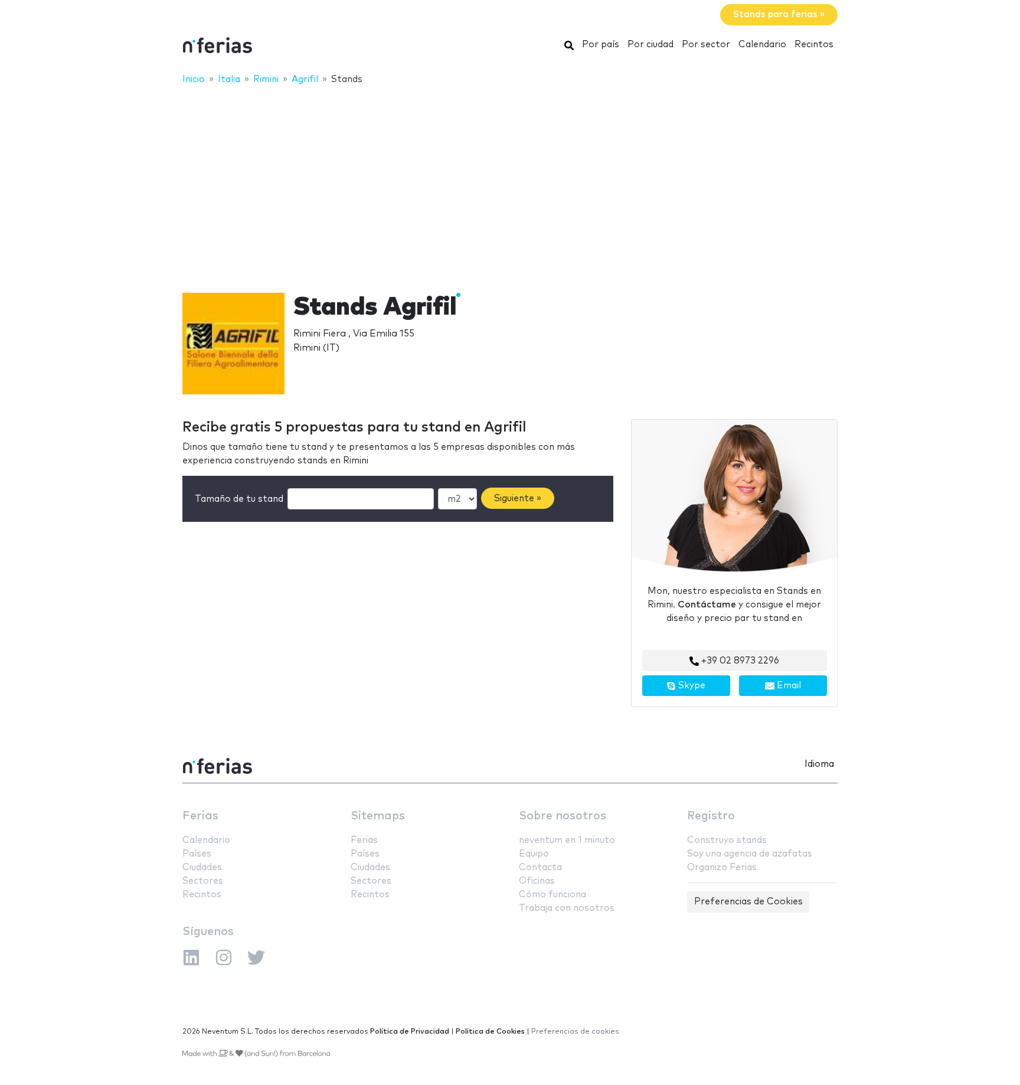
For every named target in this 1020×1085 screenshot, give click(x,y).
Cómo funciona (552, 894)
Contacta (540, 867)
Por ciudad (650, 44)
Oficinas (537, 881)
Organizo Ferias (722, 867)
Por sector (706, 44)
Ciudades (202, 867)
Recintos (814, 44)
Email (787, 685)
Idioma (819, 764)
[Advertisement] (510, 181)
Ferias (200, 816)
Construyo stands (727, 840)
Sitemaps (378, 816)
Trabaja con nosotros (566, 908)
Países (196, 853)
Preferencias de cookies (575, 1031)
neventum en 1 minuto (567, 840)
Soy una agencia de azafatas (749, 853)
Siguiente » (517, 498)
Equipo (534, 853)
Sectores (202, 881)
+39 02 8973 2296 (739, 660)
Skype (690, 685)
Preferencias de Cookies (748, 901)
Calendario (762, 44)
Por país (600, 44)
